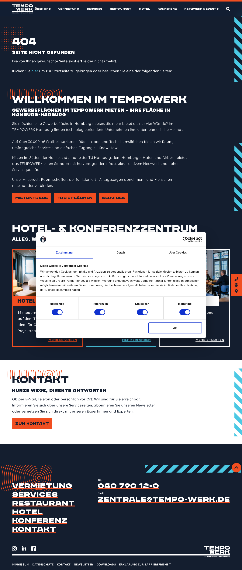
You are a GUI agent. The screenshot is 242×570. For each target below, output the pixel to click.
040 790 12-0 (128, 485)
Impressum (20, 564)
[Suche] (228, 9)
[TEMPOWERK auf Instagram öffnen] (14, 548)
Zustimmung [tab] (64, 252)
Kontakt (34, 529)
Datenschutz (43, 564)
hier (34, 71)
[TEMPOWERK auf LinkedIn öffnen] (24, 548)
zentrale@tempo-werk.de (164, 499)
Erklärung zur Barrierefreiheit (145, 564)
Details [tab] (121, 252)
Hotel (144, 8)
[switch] (99, 312)
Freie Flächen (75, 198)
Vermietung (68, 8)
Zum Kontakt (32, 424)
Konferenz (167, 8)
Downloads (106, 564)
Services (94, 8)
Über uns (43, 8)
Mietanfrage (31, 198)
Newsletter (83, 564)
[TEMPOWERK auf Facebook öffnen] (33, 548)
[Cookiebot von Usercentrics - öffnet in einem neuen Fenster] (185, 239)
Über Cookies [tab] (178, 252)
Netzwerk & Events (201, 8)
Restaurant (121, 8)
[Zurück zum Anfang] (236, 467)
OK (175, 328)
